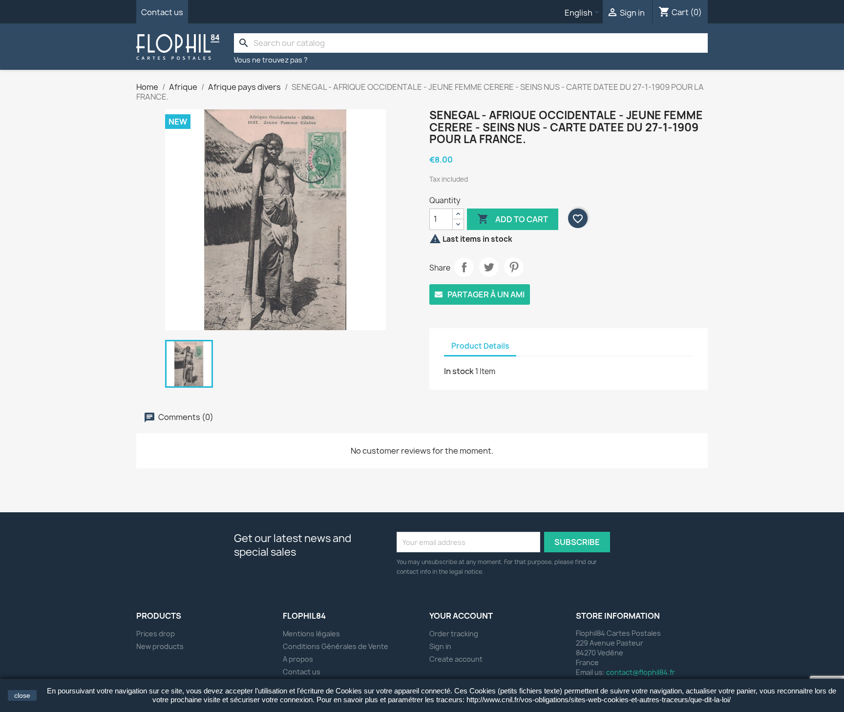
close (22, 695)
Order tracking (453, 633)
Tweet (489, 267)
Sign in (440, 646)
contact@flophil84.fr (640, 672)
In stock (459, 371)
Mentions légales (311, 633)
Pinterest (514, 267)
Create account (456, 659)
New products (160, 646)
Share (464, 267)
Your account (461, 615)
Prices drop (155, 633)
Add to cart (512, 219)
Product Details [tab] (480, 346)
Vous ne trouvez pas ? (271, 59)
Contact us (162, 12)
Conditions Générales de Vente (335, 646)
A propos (298, 659)
